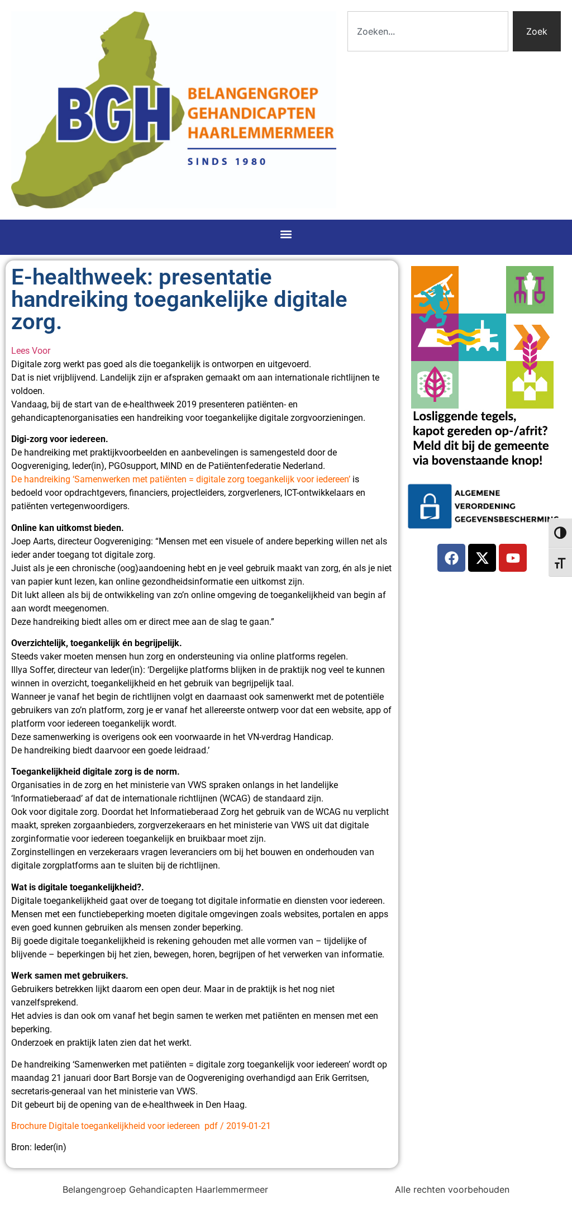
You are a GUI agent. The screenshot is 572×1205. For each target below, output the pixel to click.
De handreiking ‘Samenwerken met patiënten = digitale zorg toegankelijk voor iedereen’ (180, 479)
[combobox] (427, 31)
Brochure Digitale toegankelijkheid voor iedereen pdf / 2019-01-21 (141, 1126)
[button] (286, 234)
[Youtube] (513, 558)
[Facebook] (451, 558)
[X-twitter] (482, 558)
